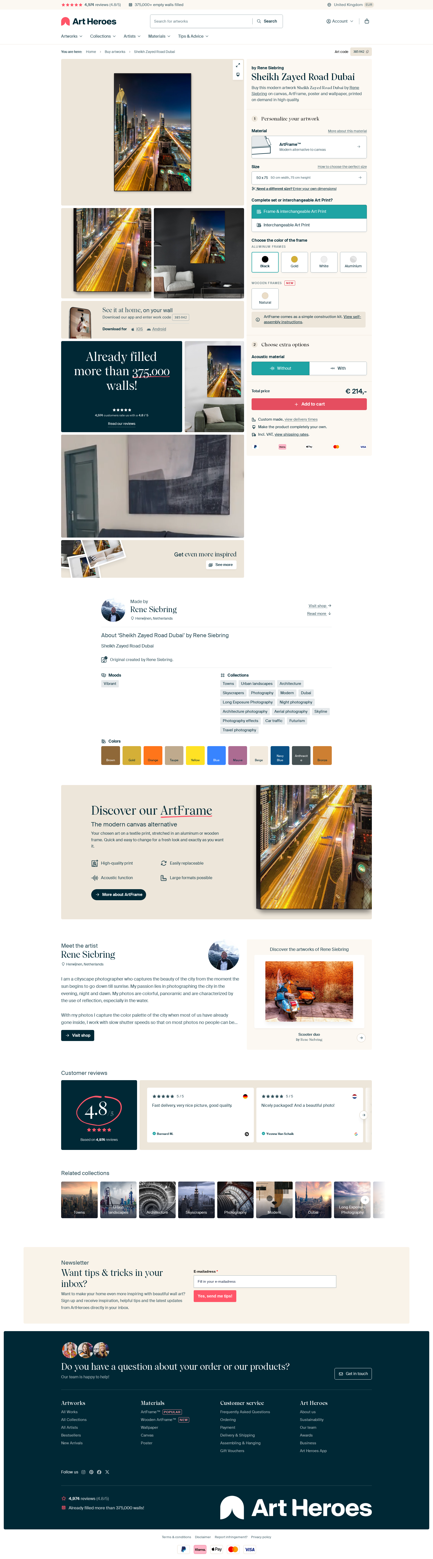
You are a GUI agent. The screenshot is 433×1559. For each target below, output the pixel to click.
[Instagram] (83, 1472)
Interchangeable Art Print (287, 225)
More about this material (347, 131)
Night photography (296, 702)
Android (159, 329)
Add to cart (313, 404)
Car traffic (273, 720)
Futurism (297, 720)
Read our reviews (121, 423)
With (342, 368)
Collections (100, 36)
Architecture (290, 683)
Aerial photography (290, 711)
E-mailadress (206, 1271)
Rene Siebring (270, 68)
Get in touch (357, 1373)
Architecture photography (245, 711)
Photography (262, 692)
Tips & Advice (190, 36)
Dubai (306, 692)
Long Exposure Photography (248, 702)
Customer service (242, 1403)
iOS (139, 329)
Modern (287, 692)
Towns (228, 683)
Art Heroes (314, 1403)
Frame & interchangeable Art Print (295, 211)
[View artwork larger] (238, 65)
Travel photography (239, 730)
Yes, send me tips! (215, 1296)
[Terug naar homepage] (88, 21)
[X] (107, 1472)
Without (284, 368)
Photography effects (240, 720)
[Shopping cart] (367, 21)
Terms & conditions (176, 1537)
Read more (317, 613)
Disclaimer (203, 1537)
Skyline (320, 711)
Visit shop (318, 605)
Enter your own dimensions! (297, 188)
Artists (130, 36)
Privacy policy (261, 1537)
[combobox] (201, 21)
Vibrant (110, 683)
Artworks (69, 36)
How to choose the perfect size (342, 166)
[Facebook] (99, 1472)
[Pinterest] (91, 1472)
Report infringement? (231, 1537)
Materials (156, 36)
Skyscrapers (233, 692)
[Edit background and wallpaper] (238, 74)
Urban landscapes (257, 683)
